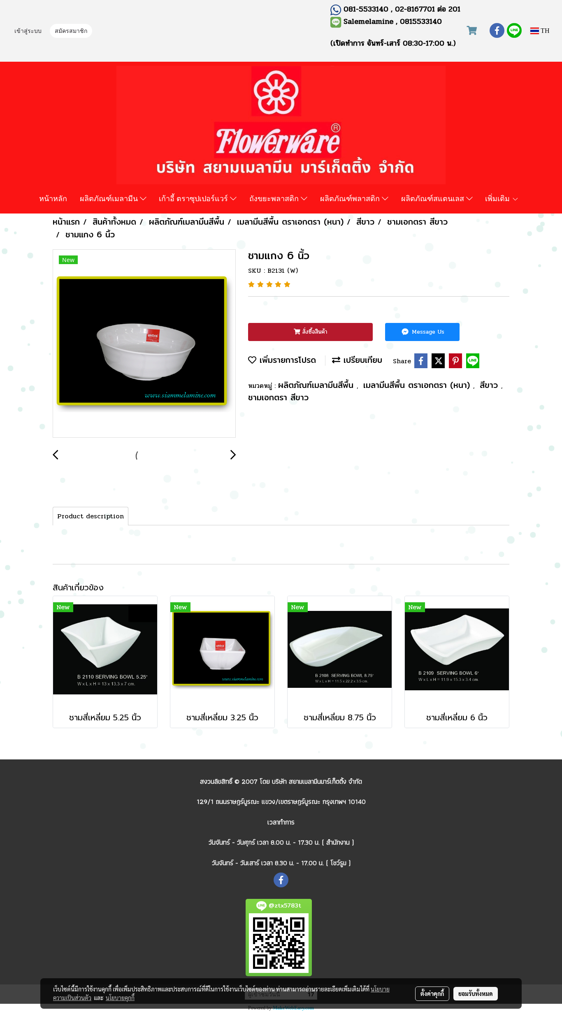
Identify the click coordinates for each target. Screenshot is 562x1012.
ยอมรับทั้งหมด (475, 993)
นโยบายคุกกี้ (120, 997)
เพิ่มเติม (498, 198)
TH (544, 30)
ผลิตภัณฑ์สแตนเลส (433, 198)
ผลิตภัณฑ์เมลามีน (110, 198)
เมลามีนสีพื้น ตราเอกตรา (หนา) (418, 384)
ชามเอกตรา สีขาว (278, 397)
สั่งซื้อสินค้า (313, 331)
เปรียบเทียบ (361, 359)
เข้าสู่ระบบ (28, 31)
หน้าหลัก (53, 198)
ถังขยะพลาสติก (275, 198)
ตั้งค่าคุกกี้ (432, 993)
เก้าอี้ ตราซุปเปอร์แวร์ (194, 198)
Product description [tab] (90, 516)
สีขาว (490, 384)
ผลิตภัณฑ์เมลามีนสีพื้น (317, 384)
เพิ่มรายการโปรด (286, 359)
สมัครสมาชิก (71, 31)
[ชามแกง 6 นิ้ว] (144, 344)
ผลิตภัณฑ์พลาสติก (351, 198)
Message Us (427, 331)
